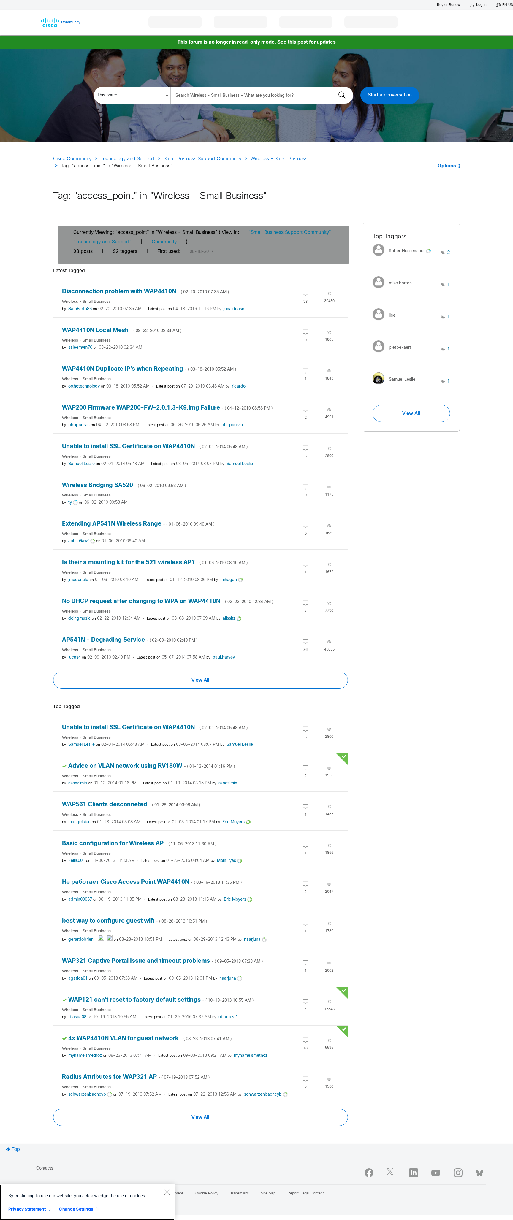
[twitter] (391, 1172)
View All (200, 680)
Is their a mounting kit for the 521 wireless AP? (155, 562)
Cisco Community (72, 159)
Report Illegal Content (306, 1193)
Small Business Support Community (202, 159)
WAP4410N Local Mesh (121, 330)
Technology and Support (127, 159)
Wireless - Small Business (279, 159)
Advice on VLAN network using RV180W (151, 766)
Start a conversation (390, 95)
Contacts (44, 1168)
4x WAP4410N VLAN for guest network (150, 1038)
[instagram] (458, 1172)
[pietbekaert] (394, 354)
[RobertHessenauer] (404, 257)
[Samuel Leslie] (396, 386)
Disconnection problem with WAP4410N (145, 291)
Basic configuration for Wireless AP (139, 843)
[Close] (167, 1192)
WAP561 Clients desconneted (131, 804)
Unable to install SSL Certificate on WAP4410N (155, 446)
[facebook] (369, 1172)
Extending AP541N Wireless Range (138, 524)
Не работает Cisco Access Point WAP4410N (152, 882)
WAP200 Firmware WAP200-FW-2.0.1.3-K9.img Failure (167, 408)
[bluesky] (479, 1171)
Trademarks (239, 1193)
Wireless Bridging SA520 (124, 485)
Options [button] (447, 166)
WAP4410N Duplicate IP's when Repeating (149, 369)
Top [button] (16, 1149)
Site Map (268, 1193)
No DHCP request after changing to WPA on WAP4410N (167, 601)
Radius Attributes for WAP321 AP (136, 1077)
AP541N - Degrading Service (129, 640)
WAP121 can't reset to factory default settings (161, 1000)
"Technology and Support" (102, 242)
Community (164, 242)
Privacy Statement (27, 1208)
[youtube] (435, 1172)
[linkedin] (413, 1172)
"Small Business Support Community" (289, 232)
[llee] (386, 321)
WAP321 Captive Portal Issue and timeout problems (162, 961)
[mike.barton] (394, 289)
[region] (87, 1202)
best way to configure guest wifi (134, 921)
